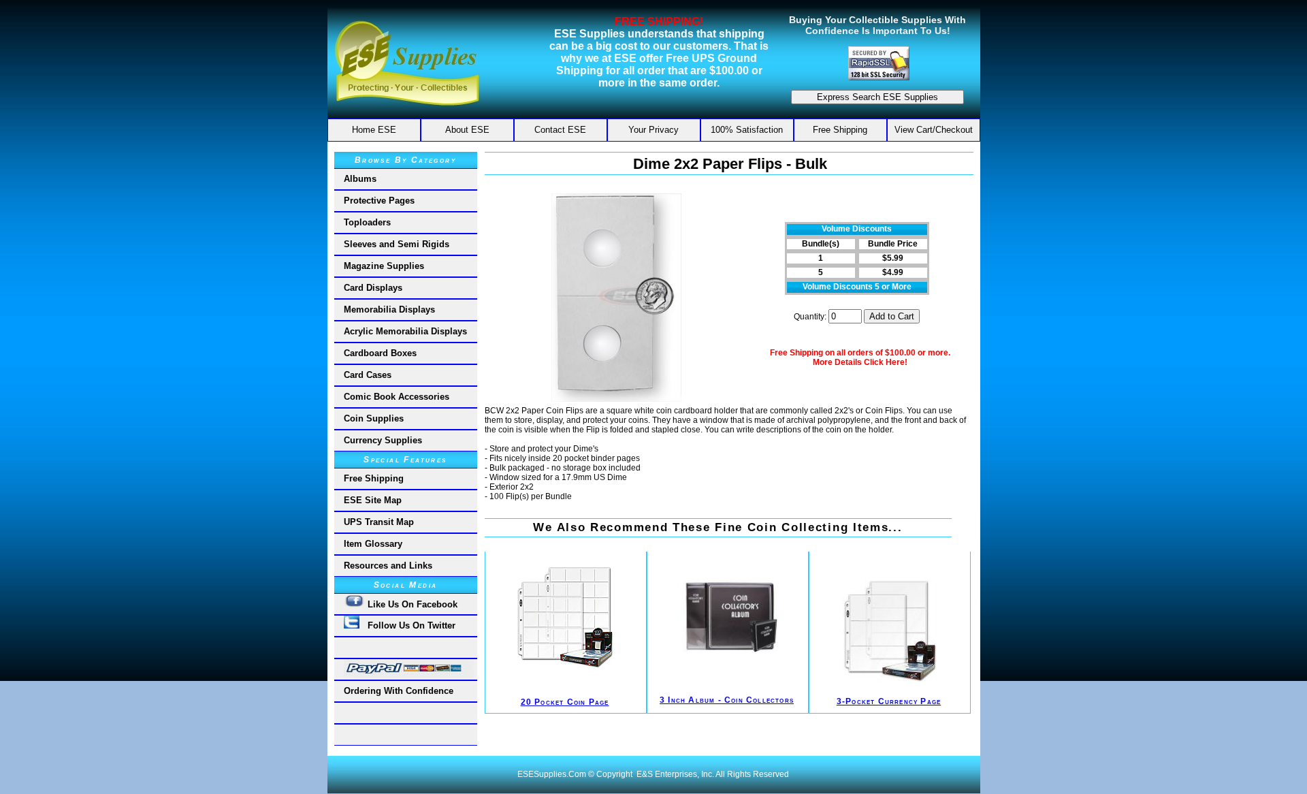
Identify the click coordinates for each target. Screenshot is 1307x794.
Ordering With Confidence (398, 691)
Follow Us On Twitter (407, 625)
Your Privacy (653, 130)
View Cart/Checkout (933, 130)
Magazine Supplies (384, 266)
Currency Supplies (383, 440)
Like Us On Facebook (411, 604)
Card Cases (367, 375)
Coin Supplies (374, 418)
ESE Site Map (373, 500)
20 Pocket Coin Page (565, 702)
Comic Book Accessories (396, 397)
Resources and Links (388, 565)
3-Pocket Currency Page (889, 701)
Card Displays (373, 288)
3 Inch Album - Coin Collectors (727, 700)
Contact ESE (560, 130)
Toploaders (367, 222)
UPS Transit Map (379, 522)
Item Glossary (373, 544)
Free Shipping (840, 130)
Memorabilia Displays (389, 309)
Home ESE (374, 130)
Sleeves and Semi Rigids (396, 244)
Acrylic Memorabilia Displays (405, 331)
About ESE (467, 130)
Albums (360, 179)
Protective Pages (379, 200)
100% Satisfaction (747, 130)
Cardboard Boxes (380, 353)
